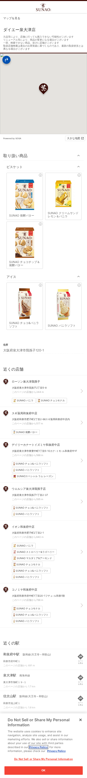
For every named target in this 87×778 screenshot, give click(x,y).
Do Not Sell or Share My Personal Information (43, 759)
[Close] (80, 719)
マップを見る (11, 18)
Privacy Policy (38, 747)
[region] (43, 745)
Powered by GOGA (12, 138)
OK (43, 770)
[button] (43, 156)
